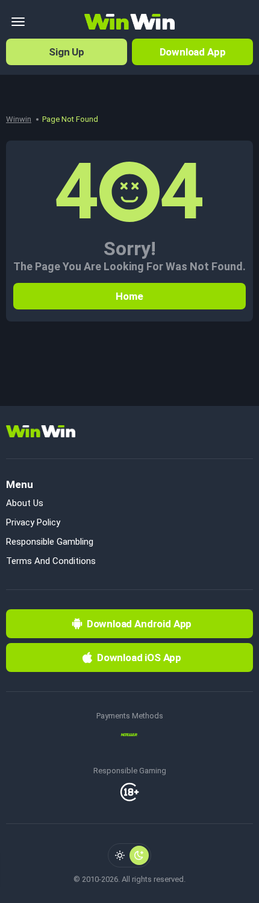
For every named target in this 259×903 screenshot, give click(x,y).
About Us (24, 503)
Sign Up (66, 52)
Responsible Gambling (49, 541)
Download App (193, 52)
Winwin (18, 119)
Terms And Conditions (51, 561)
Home (129, 296)
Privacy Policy (33, 522)
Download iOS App (139, 657)
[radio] (120, 855)
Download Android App (139, 624)
